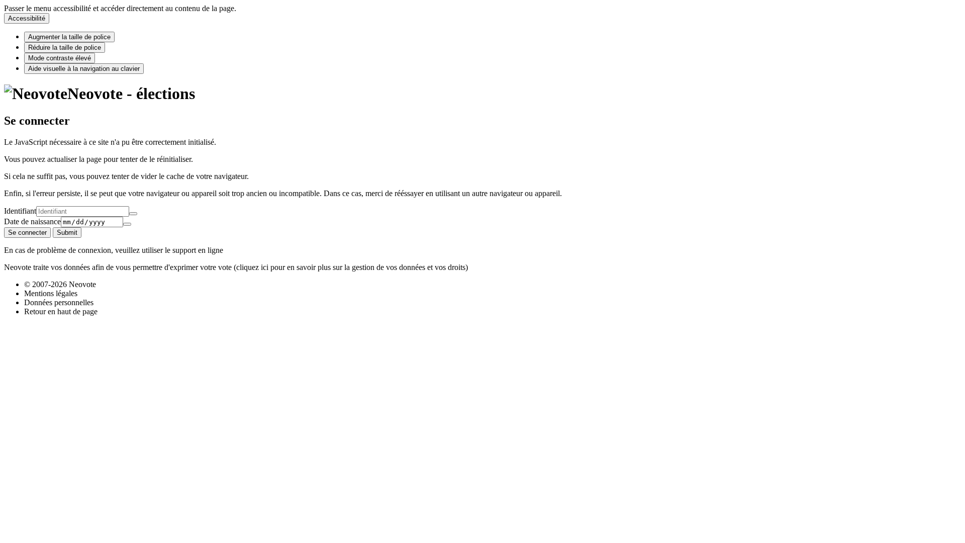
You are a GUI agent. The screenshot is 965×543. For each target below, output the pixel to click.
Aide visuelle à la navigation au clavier (84, 68)
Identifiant (20, 211)
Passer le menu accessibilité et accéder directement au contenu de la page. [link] (120, 8)
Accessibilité (26, 18)
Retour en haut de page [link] (61, 311)
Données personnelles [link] (58, 302)
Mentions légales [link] (50, 293)
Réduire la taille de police (64, 47)
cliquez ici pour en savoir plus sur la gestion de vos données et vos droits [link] (350, 267)
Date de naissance (32, 221)
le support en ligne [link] (194, 250)
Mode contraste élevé (59, 58)
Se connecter (27, 232)
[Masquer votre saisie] (133, 213)
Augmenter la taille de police (69, 37)
